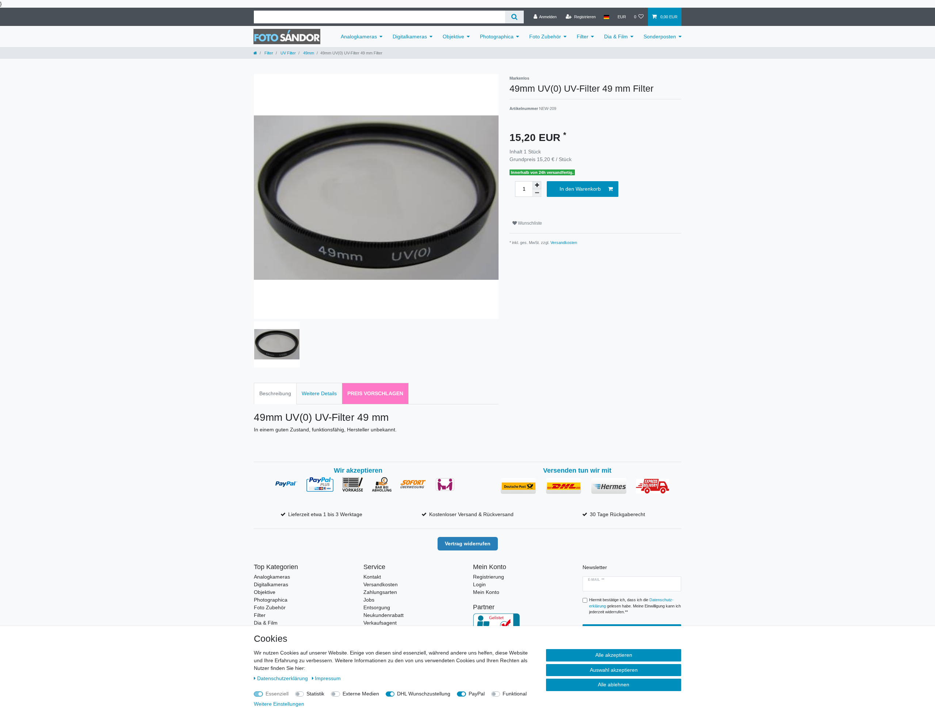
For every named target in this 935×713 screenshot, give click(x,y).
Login (479, 584)
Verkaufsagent (380, 623)
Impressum (328, 678)
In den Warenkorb (580, 189)
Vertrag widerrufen (468, 543)
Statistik (315, 694)
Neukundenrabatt (383, 615)
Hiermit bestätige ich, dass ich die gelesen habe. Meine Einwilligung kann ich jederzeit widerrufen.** (635, 606)
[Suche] (514, 17)
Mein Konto (486, 592)
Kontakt (372, 577)
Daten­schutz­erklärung (283, 678)
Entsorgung (376, 607)
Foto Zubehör (545, 36)
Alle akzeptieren (613, 655)
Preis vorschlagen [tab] (375, 393)
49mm (308, 53)
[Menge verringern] (537, 193)
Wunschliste (529, 223)
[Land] (606, 17)
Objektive (453, 36)
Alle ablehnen (613, 684)
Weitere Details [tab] (319, 393)
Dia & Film (616, 36)
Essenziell (277, 694)
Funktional (515, 694)
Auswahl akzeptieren (614, 670)
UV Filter (287, 53)
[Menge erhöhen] (537, 185)
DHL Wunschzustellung (423, 694)
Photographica (497, 36)
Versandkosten (563, 242)
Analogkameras (359, 36)
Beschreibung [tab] (275, 393)
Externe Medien (361, 694)
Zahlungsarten (380, 592)
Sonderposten (660, 36)
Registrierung (488, 577)
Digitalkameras (410, 36)
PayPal (477, 694)
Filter (582, 36)
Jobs (368, 600)
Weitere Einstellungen (279, 704)
